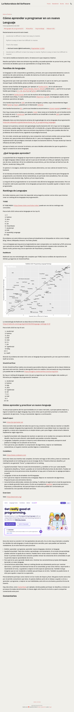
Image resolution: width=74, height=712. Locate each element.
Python (33, 91)
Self (57, 114)
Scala (35, 112)
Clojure (16, 105)
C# (21, 91)
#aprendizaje (39, 29)
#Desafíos (29, 29)
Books (62, 4)
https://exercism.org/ (14, 497)
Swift (48, 97)
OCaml (51, 108)
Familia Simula (19, 95)
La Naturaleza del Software (15, 3)
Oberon (36, 89)
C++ (18, 91)
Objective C (40, 97)
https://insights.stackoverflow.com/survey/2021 (41, 371)
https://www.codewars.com (16, 455)
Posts (49, 4)
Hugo (50, 707)
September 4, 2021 (38, 48)
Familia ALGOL (43, 87)
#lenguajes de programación (13, 29)
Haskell (57, 108)
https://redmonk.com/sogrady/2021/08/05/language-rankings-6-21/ (26, 324)
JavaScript (20, 114)
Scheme (40, 105)
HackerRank (22, 587)
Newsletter (55, 4)
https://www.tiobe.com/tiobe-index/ (26, 205)
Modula (30, 89)
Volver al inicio (37, 702)
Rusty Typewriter (42, 707)
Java (24, 91)
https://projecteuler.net (15, 422)
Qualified (49, 484)
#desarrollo (51, 29)
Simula (42, 89)
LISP (22, 103)
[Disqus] (37, 622)
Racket (9, 105)
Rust (27, 91)
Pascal (25, 89)
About (67, 4)
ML (21, 108)
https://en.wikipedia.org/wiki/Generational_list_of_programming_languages (29, 122)
